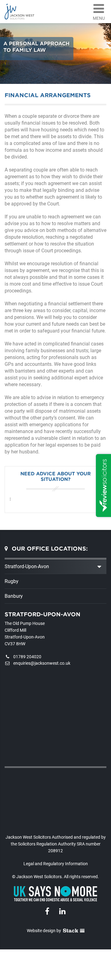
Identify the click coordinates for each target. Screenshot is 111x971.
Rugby (11, 581)
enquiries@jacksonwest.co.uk (41, 663)
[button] (98, 10)
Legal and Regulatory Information (55, 863)
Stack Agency (73, 931)
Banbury (14, 596)
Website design (41, 930)
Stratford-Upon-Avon (27, 566)
